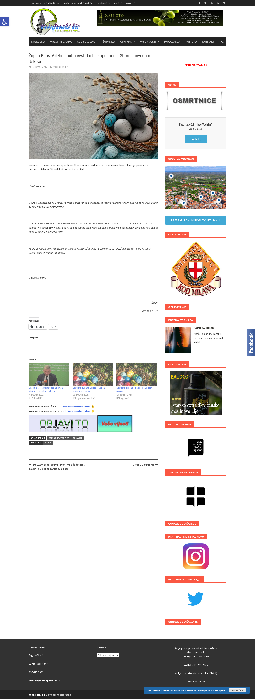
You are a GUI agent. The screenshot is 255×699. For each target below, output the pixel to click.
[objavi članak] (81, 423)
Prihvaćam (237, 690)
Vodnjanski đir (37, 694)
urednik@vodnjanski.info (44, 680)
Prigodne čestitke (59, 438)
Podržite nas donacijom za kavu (76, 406)
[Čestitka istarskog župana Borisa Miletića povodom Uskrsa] (49, 374)
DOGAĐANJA (172, 41)
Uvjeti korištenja (52, 3)
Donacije (116, 3)
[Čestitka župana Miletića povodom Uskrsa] (136, 374)
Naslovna (38, 41)
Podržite (89, 3)
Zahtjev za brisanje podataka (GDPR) (196, 673)
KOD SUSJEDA (86, 41)
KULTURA (191, 41)
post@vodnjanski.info (196, 656)
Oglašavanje (102, 3)
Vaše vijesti (148, 41)
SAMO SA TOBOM (204, 328)
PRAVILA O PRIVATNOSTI (196, 664)
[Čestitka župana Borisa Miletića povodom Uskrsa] (93, 374)
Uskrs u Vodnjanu (143, 464)
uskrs (48, 442)
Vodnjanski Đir (60, 66)
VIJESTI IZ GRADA (61, 41)
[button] (4, 21)
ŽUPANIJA (109, 41)
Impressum (35, 3)
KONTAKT (128, 3)
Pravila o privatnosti (72, 3)
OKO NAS (126, 41)
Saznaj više (220, 690)
